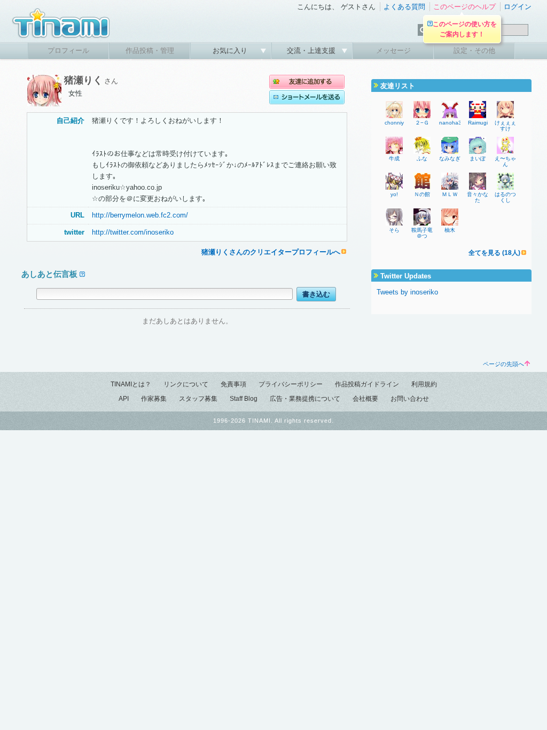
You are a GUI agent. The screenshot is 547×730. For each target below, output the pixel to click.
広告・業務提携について (305, 398)
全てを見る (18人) (494, 253)
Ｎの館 (422, 194)
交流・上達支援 (312, 50)
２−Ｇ (422, 123)
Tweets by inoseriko (407, 292)
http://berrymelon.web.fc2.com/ (140, 215)
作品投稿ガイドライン (367, 384)
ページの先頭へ (503, 364)
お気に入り (231, 50)
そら (394, 230)
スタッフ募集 (198, 398)
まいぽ (478, 158)
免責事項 (233, 384)
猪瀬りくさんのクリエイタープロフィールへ (270, 252)
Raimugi (478, 123)
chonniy (394, 123)
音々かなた (477, 197)
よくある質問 (404, 7)
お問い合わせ (409, 398)
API (124, 398)
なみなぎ (449, 158)
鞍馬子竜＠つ (422, 233)
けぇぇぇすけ (505, 125)
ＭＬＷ (450, 194)
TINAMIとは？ (131, 384)
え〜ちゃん (505, 161)
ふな (422, 158)
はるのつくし (505, 197)
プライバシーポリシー (291, 384)
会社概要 (365, 398)
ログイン (518, 7)
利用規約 (424, 384)
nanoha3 (450, 123)
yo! (394, 194)
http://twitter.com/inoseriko (133, 232)
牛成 (394, 158)
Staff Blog (243, 398)
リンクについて (185, 384)
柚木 (449, 230)
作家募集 (154, 398)
